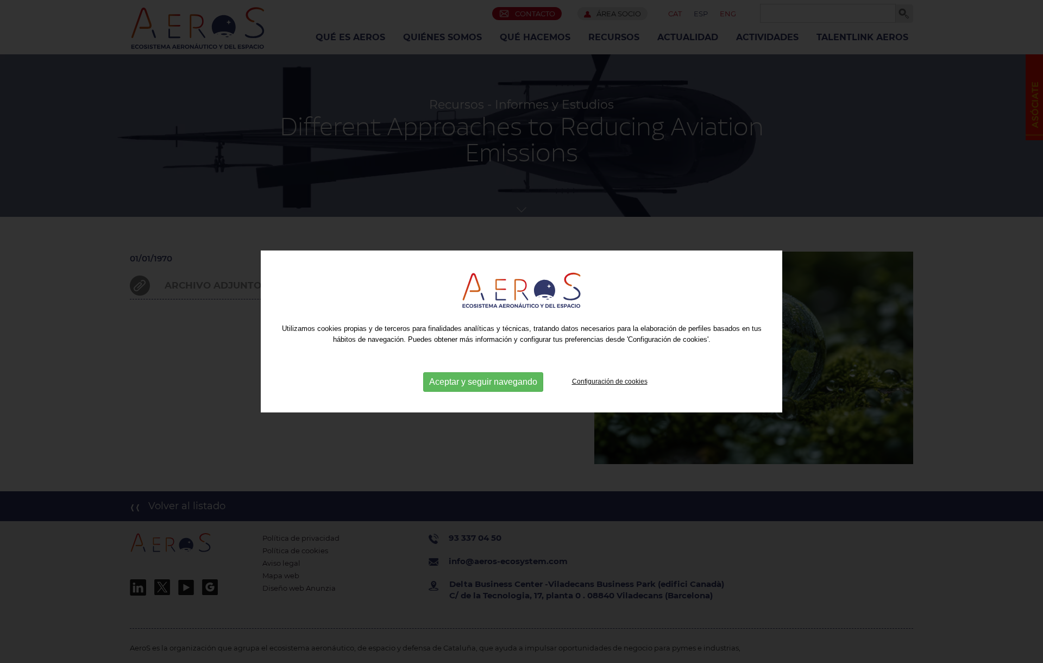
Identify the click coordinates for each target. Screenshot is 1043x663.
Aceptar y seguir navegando (483, 381)
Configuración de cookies (610, 381)
